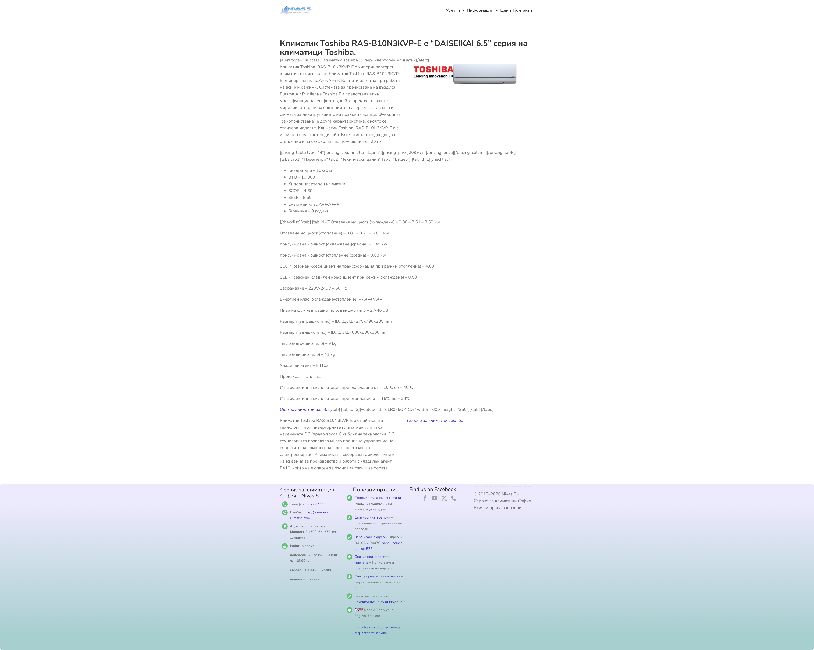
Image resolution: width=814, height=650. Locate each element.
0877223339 (317, 504)
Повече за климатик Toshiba (435, 420)
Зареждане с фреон (371, 537)
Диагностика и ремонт (373, 517)
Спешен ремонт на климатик (377, 576)
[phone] (453, 498)
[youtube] (434, 498)
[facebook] (425, 498)
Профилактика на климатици (378, 497)
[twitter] (444, 498)
